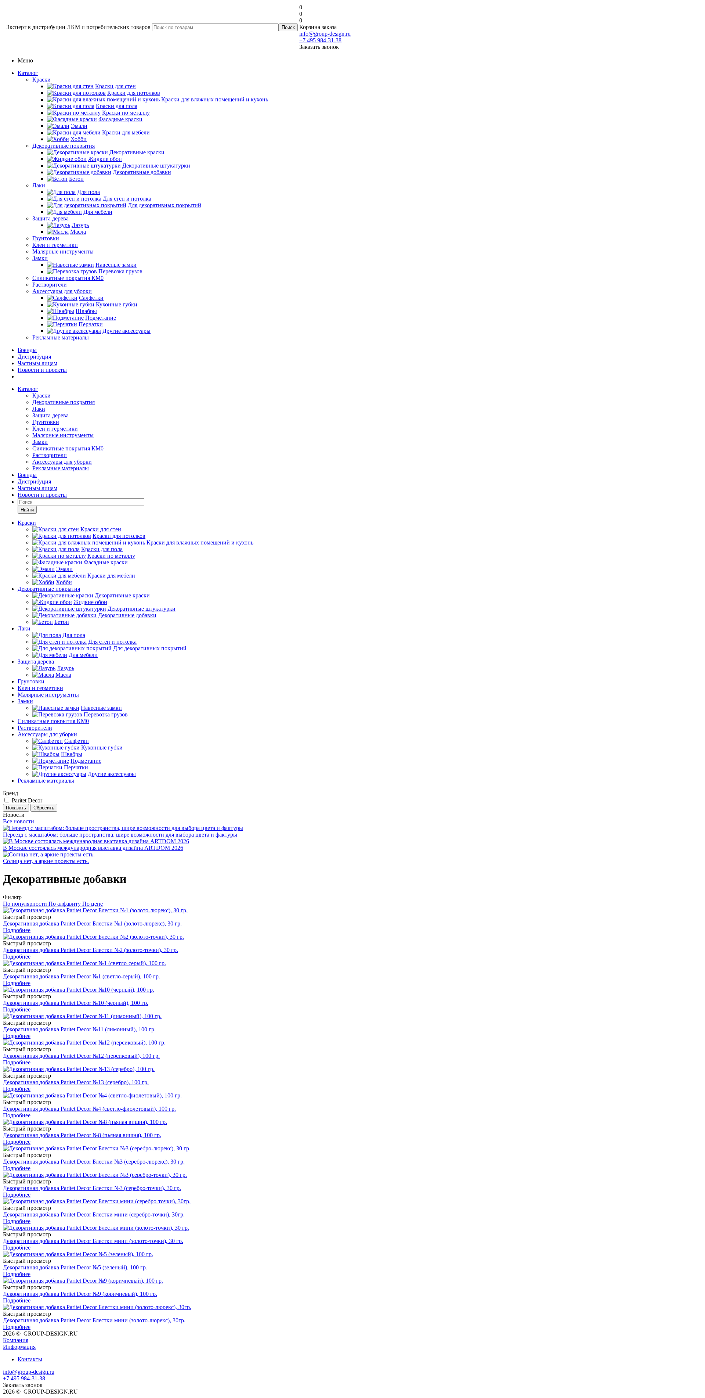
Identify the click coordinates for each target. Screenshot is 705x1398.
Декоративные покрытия (63, 146)
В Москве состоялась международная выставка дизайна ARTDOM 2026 (93, 848)
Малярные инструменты (63, 251)
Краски (41, 79)
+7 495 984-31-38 (320, 40)
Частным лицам (37, 363)
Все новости (18, 821)
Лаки (38, 185)
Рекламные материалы (60, 337)
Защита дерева (50, 218)
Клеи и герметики (55, 245)
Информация (19, 1347)
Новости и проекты (42, 370)
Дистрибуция (34, 356)
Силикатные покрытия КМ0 (68, 278)
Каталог (28, 73)
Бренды (27, 350)
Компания (15, 1340)
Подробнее (16, 930)
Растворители (49, 284)
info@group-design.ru (325, 33)
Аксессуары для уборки (62, 291)
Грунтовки (45, 238)
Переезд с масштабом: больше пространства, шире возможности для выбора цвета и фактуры (120, 834)
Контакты (30, 1359)
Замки (40, 258)
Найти (27, 510)
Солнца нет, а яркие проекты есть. (46, 861)
